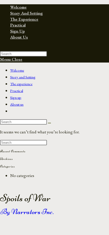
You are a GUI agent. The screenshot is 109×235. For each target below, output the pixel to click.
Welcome (17, 70)
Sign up (15, 97)
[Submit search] (49, 123)
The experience (21, 83)
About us (17, 104)
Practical (16, 90)
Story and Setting (22, 77)
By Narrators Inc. (26, 211)
